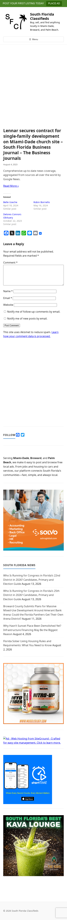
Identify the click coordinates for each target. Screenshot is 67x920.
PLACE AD (54, 3)
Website (8, 305)
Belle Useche (10, 202)
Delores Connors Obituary (12, 216)
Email (7, 298)
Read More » (11, 186)
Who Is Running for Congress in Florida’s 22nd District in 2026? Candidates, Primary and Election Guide (31, 580)
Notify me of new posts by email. (27, 318)
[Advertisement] (33, 93)
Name (8, 291)
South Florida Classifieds (42, 16)
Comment (10, 262)
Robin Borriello (42, 202)
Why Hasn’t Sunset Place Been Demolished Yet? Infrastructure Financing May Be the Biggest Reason (32, 630)
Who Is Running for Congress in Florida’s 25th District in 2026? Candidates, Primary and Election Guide (31, 595)
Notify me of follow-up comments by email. (33, 311)
